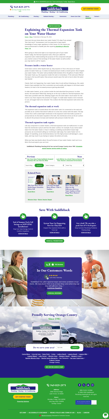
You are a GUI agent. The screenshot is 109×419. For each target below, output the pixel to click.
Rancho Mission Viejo (32, 358)
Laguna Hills (83, 354)
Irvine (53, 354)
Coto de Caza (36, 354)
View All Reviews (54, 293)
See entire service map (54, 367)
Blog (31, 37)
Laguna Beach (72, 354)
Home (26, 37)
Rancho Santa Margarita (49, 358)
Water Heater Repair (45, 199)
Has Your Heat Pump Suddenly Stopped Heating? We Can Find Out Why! (40, 159)
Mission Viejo (32, 199)
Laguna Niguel (32, 356)
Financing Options (23, 401)
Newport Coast (76, 356)
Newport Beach (64, 356)
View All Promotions (54, 241)
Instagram (92, 385)
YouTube (88, 385)
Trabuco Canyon (54, 360)
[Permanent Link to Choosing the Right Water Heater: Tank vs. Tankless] (54, 179)
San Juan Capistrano (77, 358)
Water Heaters (54, 26)
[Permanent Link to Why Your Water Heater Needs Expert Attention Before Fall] (36, 179)
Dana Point (46, 354)
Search (39, 165)
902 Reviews (59, 264)
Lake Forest (43, 356)
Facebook (79, 385)
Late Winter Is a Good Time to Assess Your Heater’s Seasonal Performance (69, 159)
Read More (71, 2)
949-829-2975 (21, 6)
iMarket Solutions (46, 415)
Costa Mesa (26, 354)
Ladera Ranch (61, 354)
